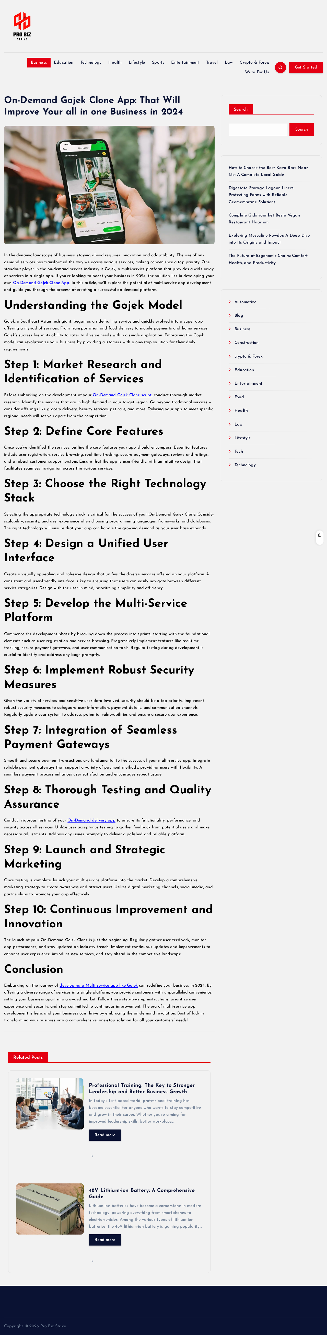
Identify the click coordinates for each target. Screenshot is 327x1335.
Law (229, 63)
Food (239, 397)
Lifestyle (137, 63)
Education (63, 63)
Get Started (306, 67)
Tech (239, 452)
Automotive (245, 302)
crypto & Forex (249, 357)
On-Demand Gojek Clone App (41, 283)
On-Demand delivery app (91, 820)
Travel (212, 63)
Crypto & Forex (254, 63)
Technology (91, 63)
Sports (158, 63)
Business (39, 63)
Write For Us (257, 72)
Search (241, 109)
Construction (247, 343)
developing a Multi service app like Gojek (99, 986)
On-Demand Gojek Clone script (122, 395)
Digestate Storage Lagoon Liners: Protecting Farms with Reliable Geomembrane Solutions (261, 195)
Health (115, 63)
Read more (105, 1135)
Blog (239, 316)
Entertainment (185, 63)
